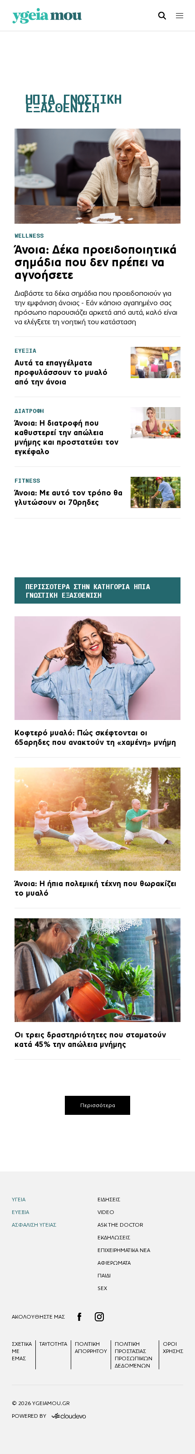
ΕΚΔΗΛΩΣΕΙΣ (114, 1237)
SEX (102, 1288)
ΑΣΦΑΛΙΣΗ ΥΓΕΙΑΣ (34, 1224)
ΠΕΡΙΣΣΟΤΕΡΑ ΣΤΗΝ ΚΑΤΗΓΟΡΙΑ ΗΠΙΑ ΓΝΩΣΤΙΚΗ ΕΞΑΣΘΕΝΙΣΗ (87, 591)
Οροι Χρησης (173, 1347)
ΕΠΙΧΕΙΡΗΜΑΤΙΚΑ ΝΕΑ (124, 1250)
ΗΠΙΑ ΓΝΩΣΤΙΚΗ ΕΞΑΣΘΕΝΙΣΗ (73, 103)
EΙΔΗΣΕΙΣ (109, 1199)
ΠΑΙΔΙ (104, 1275)
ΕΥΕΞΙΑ (20, 1212)
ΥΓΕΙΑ (18, 1199)
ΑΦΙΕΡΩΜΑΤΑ (114, 1263)
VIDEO (106, 1212)
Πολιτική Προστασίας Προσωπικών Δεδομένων (133, 1354)
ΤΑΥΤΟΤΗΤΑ (53, 1344)
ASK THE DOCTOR (120, 1224)
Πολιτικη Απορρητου (91, 1347)
